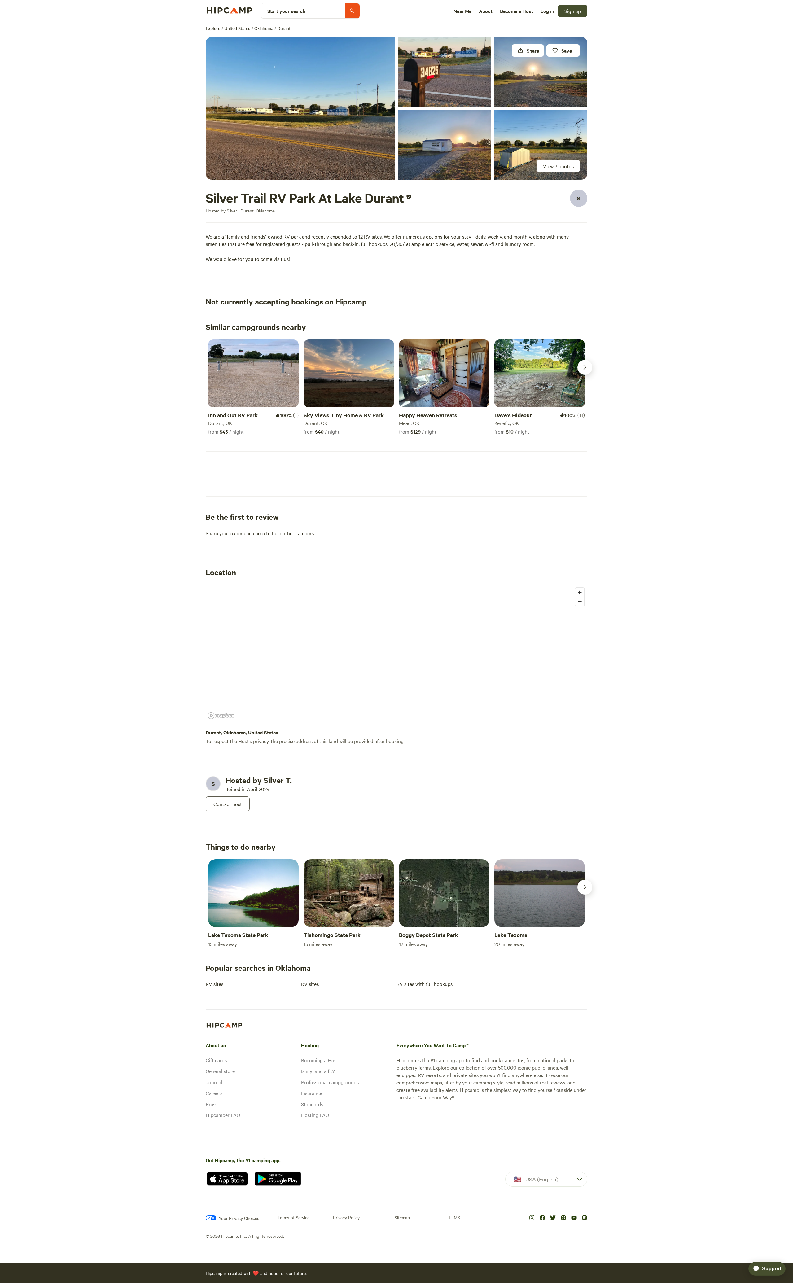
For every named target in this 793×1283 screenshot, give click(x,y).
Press (211, 1104)
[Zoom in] (579, 592)
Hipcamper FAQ (223, 1114)
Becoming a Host (319, 1060)
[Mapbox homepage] (221, 715)
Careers (214, 1092)
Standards (312, 1104)
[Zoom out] (579, 601)
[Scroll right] (584, 367)
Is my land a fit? (318, 1070)
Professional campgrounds (330, 1082)
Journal (214, 1082)
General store (220, 1070)
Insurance (311, 1092)
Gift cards (216, 1060)
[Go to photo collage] (300, 108)
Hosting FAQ (315, 1114)
